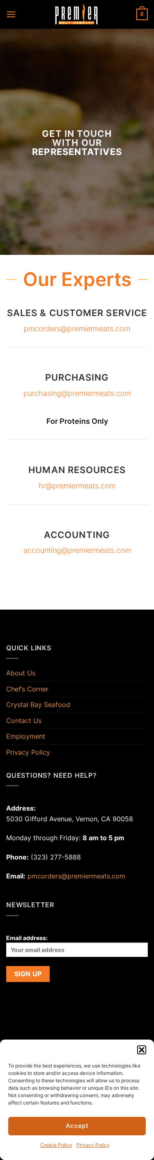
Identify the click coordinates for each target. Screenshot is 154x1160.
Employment (25, 736)
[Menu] (11, 14)
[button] (142, 1050)
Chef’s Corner (27, 689)
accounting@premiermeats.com (77, 550)
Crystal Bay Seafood (38, 704)
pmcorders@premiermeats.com (77, 328)
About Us (20, 673)
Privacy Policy (93, 1145)
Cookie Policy (56, 1145)
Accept (77, 1126)
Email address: (27, 937)
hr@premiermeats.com (77, 485)
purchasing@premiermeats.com (77, 393)
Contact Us (23, 720)
